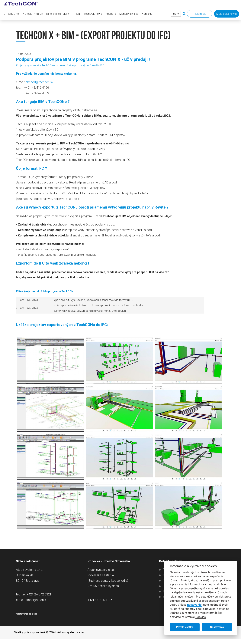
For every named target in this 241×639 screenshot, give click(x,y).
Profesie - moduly (32, 13)
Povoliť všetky (184, 626)
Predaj (76, 13)
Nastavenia (217, 626)
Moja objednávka (226, 13)
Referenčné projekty (57, 13)
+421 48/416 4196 (100, 600)
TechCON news (93, 13)
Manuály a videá (128, 13)
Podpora (110, 13)
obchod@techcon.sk (39, 82)
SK (174, 13)
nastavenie (194, 604)
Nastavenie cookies (26, 613)
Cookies (200, 616)
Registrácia (199, 13)
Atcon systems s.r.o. (71, 632)
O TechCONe (11, 13)
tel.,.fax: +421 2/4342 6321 (33, 594)
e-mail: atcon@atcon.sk (31, 600)
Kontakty (147, 13)
